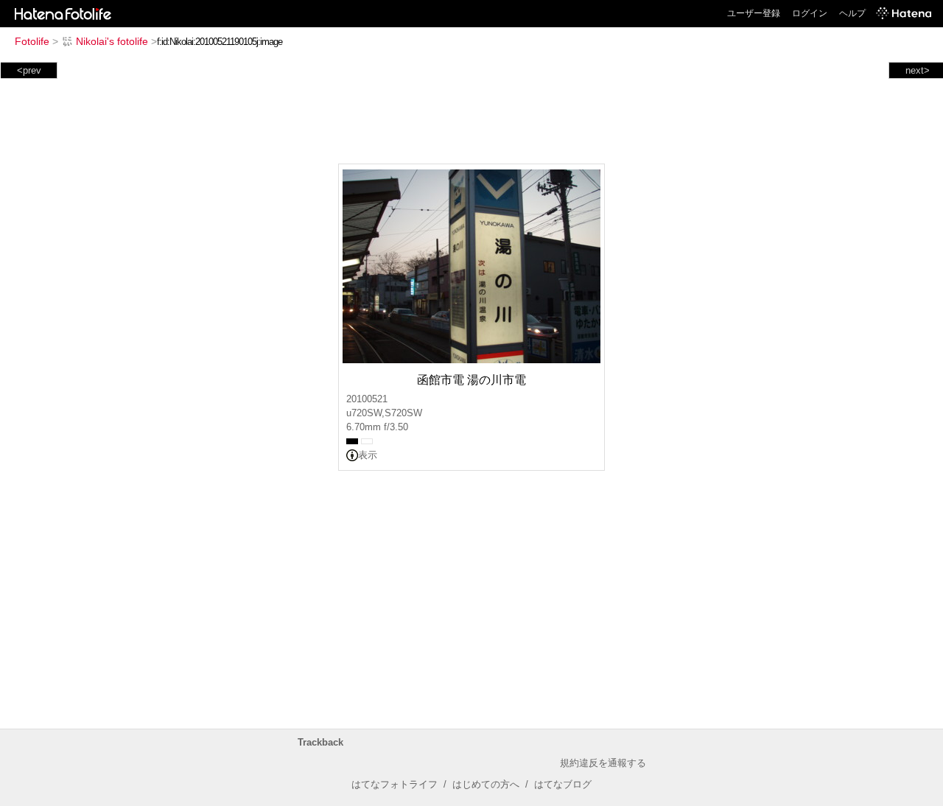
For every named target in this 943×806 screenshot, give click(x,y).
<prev (29, 70)
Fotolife (32, 41)
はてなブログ (563, 784)
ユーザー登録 (753, 13)
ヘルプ (852, 13)
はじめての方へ (485, 784)
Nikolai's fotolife (112, 41)
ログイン (809, 13)
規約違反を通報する (603, 762)
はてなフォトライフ (394, 784)
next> (917, 70)
